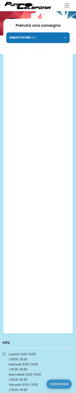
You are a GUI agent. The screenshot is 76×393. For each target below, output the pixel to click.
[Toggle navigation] (67, 5)
